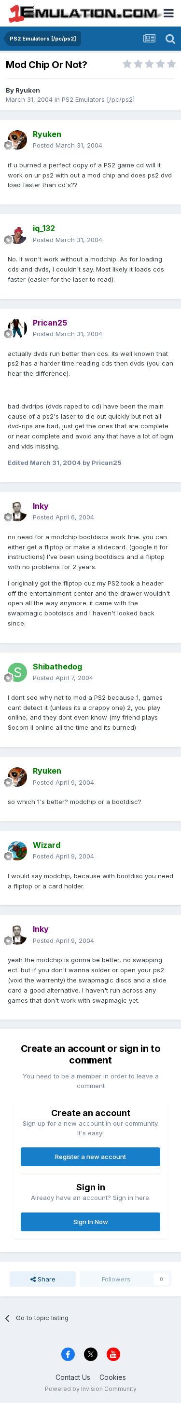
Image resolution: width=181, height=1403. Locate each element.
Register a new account (90, 1156)
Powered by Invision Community (91, 1388)
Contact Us (73, 1377)
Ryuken (27, 90)
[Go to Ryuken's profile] (17, 140)
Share (46, 1279)
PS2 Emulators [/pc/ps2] (98, 99)
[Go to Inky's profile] (17, 511)
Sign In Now (90, 1222)
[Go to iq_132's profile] (17, 234)
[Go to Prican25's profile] (17, 328)
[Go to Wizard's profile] (17, 850)
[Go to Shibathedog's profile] (17, 672)
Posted (67, 145)
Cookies (112, 1377)
